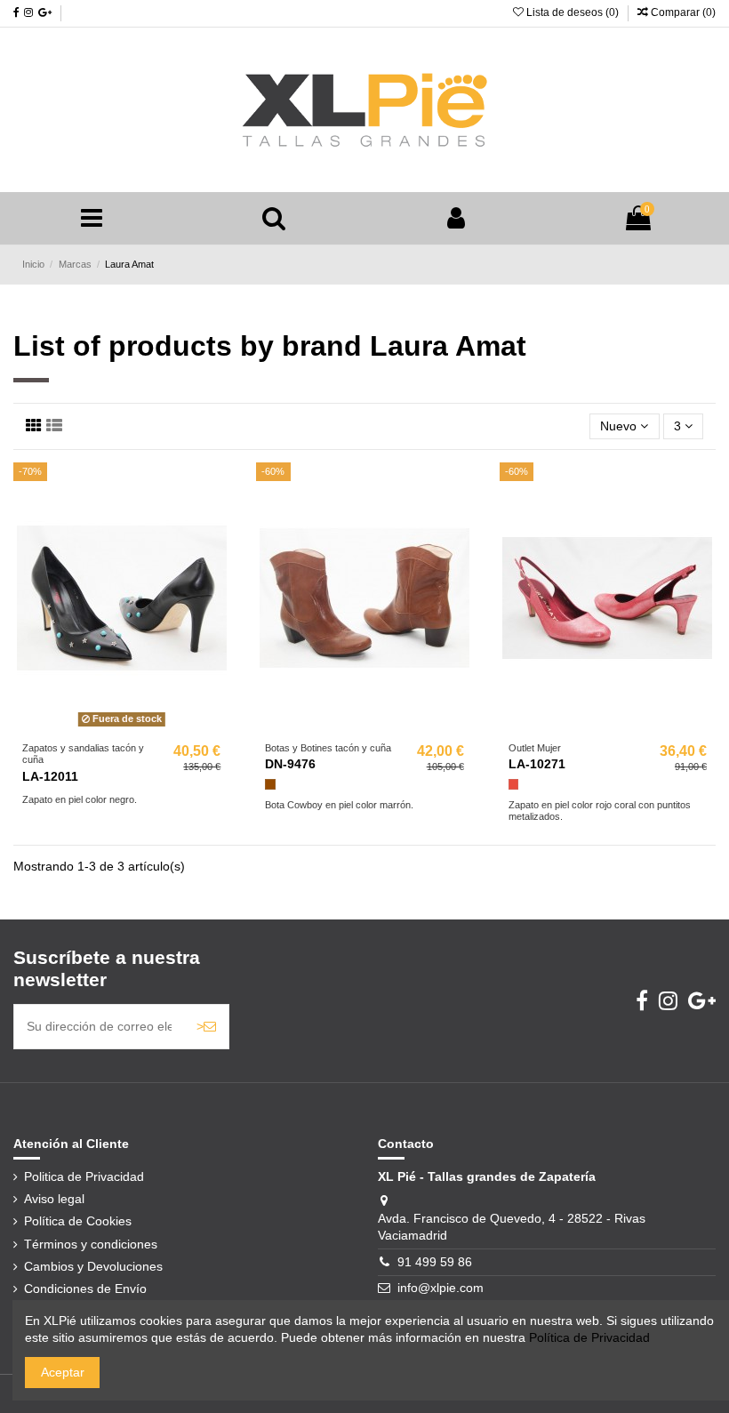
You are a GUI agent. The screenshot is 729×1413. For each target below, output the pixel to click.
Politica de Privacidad (84, 1176)
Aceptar (62, 1372)
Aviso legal (54, 1199)
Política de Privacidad (589, 1337)
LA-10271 (537, 764)
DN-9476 (290, 764)
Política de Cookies (78, 1221)
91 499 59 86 (434, 1262)
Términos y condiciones (90, 1244)
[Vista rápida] (146, 727)
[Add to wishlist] (96, 727)
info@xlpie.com (440, 1288)
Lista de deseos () (572, 12)
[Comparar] (121, 727)
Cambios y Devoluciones (93, 1266)
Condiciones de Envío (85, 1288)
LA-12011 (50, 776)
